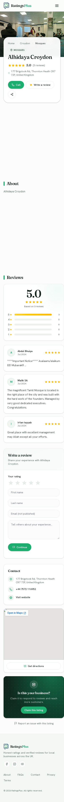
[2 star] (17, 483)
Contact (35, 774)
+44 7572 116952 (26, 589)
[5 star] (38, 483)
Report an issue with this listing (36, 723)
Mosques (40, 43)
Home (11, 43)
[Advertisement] (32, 140)
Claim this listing (33, 710)
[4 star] (31, 483)
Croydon (25, 43)
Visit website (23, 597)
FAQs (21, 774)
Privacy (51, 774)
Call (18, 84)
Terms (7, 780)
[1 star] (11, 483)
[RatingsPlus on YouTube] (22, 764)
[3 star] (24, 483)
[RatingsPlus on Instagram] (14, 764)
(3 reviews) (39, 65)
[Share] (12, 94)
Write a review (42, 84)
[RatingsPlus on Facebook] (7, 764)
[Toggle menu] (56, 5)
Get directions (36, 666)
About (7, 774)
